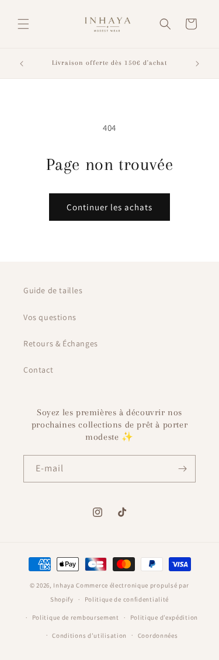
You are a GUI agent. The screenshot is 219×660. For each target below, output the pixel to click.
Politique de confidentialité (127, 599)
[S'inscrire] (182, 468)
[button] (23, 24)
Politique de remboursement (75, 617)
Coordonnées (158, 635)
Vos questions (50, 317)
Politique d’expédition (164, 617)
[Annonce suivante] (197, 64)
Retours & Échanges (60, 343)
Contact (38, 369)
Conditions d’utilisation (89, 635)
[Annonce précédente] (21, 64)
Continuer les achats (109, 207)
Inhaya (63, 585)
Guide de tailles (53, 290)
